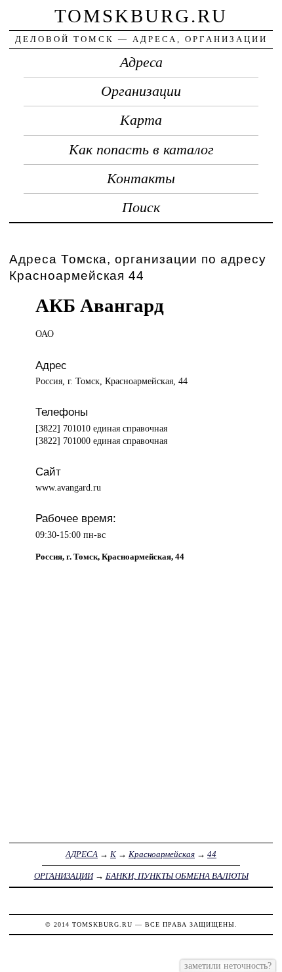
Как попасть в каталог (141, 150)
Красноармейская (162, 854)
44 (211, 854)
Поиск (141, 207)
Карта (141, 120)
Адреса (141, 62)
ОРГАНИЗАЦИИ (63, 876)
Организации (141, 91)
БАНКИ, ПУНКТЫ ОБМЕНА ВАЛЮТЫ (177, 876)
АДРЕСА (82, 854)
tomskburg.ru (141, 15)
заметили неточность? (228, 965)
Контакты (141, 179)
